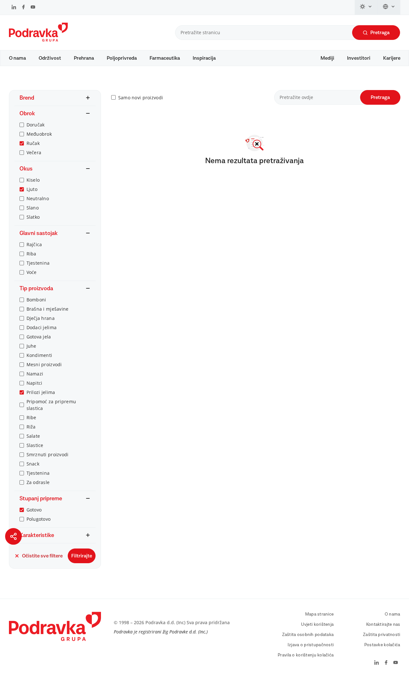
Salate (33, 436)
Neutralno (38, 198)
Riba (31, 254)
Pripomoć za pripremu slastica (51, 404)
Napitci (34, 383)
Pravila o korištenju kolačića (306, 655)
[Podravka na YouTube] (33, 7)
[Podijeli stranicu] (13, 536)
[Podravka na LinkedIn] (14, 7)
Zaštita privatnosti (381, 634)
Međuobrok (39, 134)
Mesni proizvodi (44, 364)
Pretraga (380, 32)
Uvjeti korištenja (317, 624)
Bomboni (36, 300)
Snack (33, 464)
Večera (34, 152)
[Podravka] (38, 39)
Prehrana (84, 58)
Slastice (35, 445)
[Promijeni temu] (366, 7)
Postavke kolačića (382, 645)
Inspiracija (204, 58)
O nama (17, 58)
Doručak (36, 125)
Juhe (31, 346)
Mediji (327, 58)
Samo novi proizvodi (140, 98)
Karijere (391, 58)
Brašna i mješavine (48, 309)
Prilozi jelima (41, 392)
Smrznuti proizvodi (48, 454)
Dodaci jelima (42, 327)
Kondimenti (39, 355)
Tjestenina (38, 263)
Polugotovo (39, 519)
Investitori (358, 58)
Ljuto (32, 189)
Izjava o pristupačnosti (311, 645)
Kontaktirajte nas (383, 624)
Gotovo (34, 510)
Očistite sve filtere (42, 555)
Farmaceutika (165, 58)
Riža (31, 427)
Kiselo (33, 180)
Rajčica (34, 244)
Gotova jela (39, 337)
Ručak (33, 143)
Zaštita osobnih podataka (308, 634)
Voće (32, 272)
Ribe (31, 417)
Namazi (35, 374)
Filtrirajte (81, 555)
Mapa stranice (319, 614)
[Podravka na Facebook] (23, 7)
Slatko (33, 217)
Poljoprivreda (122, 58)
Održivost (50, 58)
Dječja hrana (41, 318)
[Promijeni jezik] (389, 7)
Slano (33, 208)
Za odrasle (38, 482)
